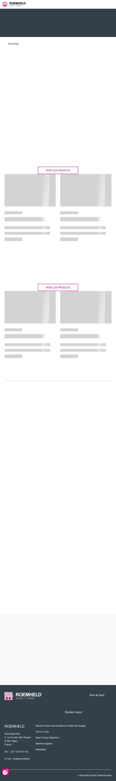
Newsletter (41, 749)
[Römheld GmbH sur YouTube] (90, 712)
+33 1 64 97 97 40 (19, 751)
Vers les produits (58, 170)
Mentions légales (44, 743)
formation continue (90, 665)
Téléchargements (90, 465)
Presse (97, 480)
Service (103, 655)
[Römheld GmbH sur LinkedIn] (97, 712)
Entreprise (99, 625)
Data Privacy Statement (47, 737)
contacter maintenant (91, 450)
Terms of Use (42, 731)
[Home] (14, 4)
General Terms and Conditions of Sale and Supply (60, 725)
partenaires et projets (85, 635)
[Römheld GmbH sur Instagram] (109, 712)
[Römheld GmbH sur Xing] (103, 712)
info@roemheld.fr (21, 758)
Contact (102, 675)
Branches (13, 43)
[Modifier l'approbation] (5, 772)
